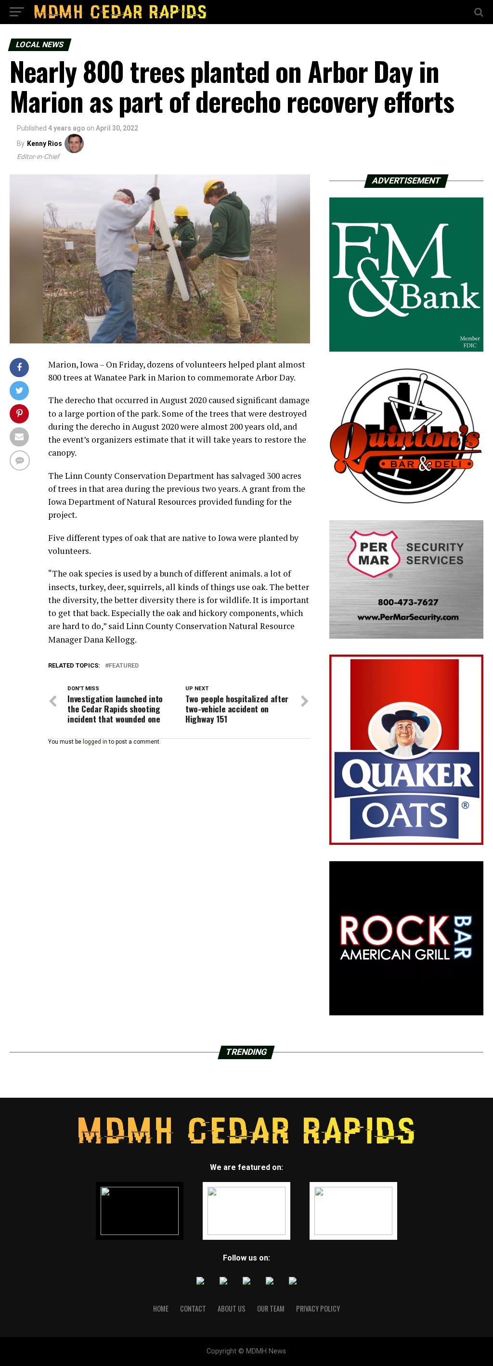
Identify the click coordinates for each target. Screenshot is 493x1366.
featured (124, 666)
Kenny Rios (44, 143)
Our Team (271, 1308)
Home (161, 1308)
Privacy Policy (318, 1308)
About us (232, 1308)
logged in (95, 741)
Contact (193, 1308)
